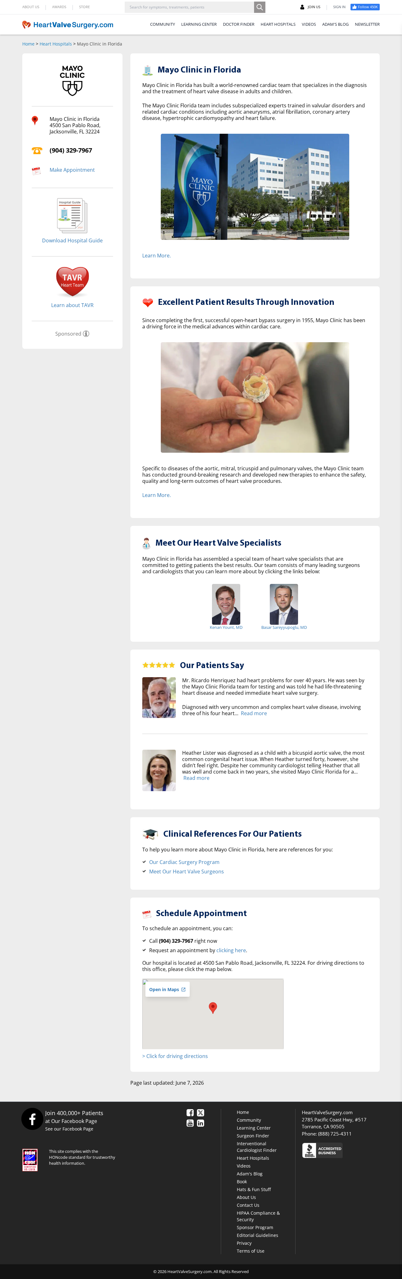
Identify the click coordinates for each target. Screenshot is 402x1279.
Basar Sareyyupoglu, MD (284, 627)
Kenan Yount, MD (226, 627)
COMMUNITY (162, 24)
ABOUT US (30, 6)
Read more (254, 713)
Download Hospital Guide (72, 240)
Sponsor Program (255, 1227)
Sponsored (68, 334)
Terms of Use (250, 1251)
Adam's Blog (250, 1174)
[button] (213, 1008)
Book (242, 1182)
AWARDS (59, 6)
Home (28, 44)
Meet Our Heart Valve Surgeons (186, 871)
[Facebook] (32, 1119)
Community (249, 1120)
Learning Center (254, 1128)
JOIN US (314, 6)
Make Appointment (72, 169)
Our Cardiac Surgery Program (184, 862)
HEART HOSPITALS (278, 24)
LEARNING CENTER (199, 24)
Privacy (244, 1243)
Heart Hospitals (56, 44)
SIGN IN (339, 6)
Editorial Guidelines (257, 1235)
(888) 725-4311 (335, 1134)
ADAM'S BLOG (335, 24)
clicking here (231, 950)
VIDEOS (309, 24)
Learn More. (156, 255)
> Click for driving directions (175, 1056)
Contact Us (248, 1205)
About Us (246, 1197)
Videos (244, 1166)
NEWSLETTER (367, 24)
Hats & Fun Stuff (254, 1189)
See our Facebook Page (69, 1129)
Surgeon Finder (253, 1136)
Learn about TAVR (72, 305)
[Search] (259, 7)
